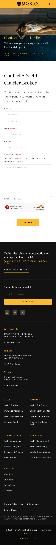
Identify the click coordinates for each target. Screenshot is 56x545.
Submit (28, 222)
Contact (8, 491)
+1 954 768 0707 (12, 342)
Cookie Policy (10, 510)
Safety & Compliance (40, 452)
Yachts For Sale (11, 405)
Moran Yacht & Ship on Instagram (23, 313)
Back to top (28, 538)
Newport (8, 372)
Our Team (8, 480)
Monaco (8, 350)
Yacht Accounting (38, 446)
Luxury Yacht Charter (16, 53)
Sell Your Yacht (11, 422)
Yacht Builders (11, 457)
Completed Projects (13, 452)
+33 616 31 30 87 (12, 364)
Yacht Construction (13, 441)
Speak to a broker (16, 269)
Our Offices (9, 485)
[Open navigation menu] (4, 4)
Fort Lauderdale (12, 329)
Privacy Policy (10, 504)
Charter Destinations (40, 416)
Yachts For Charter (39, 405)
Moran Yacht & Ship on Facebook (15, 313)
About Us (8, 474)
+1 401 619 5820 (11, 385)
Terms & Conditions (29, 504)
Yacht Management (39, 441)
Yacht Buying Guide (13, 416)
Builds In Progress (12, 446)
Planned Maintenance (40, 457)
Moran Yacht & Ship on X (7, 313)
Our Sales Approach (13, 411)
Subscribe (28, 302)
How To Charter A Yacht (38, 423)
